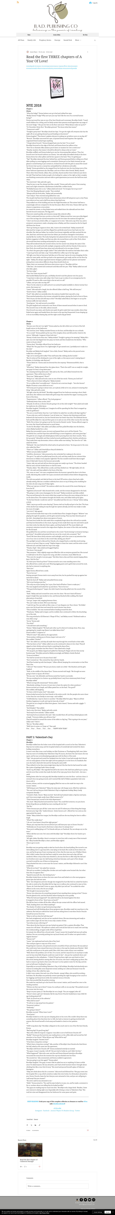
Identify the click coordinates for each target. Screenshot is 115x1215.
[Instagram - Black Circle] (93, 1199)
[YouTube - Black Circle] (89, 1199)
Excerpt (57, 40)
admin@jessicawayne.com (87, 1204)
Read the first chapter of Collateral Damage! (28, 1160)
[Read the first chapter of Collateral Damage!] (30, 1150)
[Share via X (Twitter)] (31, 1125)
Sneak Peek (68, 40)
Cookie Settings (98, 1212)
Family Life (32, 40)
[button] (95, 40)
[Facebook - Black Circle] (81, 1199)
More (77, 40)
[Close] (113, 1212)
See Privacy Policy (44, 1213)
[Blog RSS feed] (18, 2)
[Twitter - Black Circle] (85, 1199)
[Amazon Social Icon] (77, 1199)
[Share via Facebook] (27, 1125)
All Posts (21, 40)
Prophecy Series (45, 40)
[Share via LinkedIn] (35, 1125)
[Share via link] (39, 1125)
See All (95, 1140)
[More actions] (88, 52)
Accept (108, 1212)
